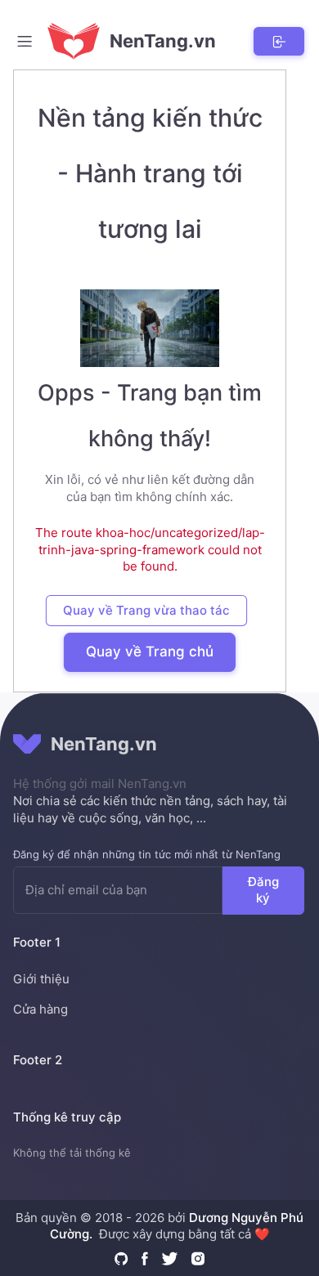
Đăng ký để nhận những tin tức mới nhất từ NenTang (147, 854)
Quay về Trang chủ (149, 651)
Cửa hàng (40, 1009)
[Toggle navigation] (24, 41)
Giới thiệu (41, 979)
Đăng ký (263, 889)
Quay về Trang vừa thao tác (146, 610)
